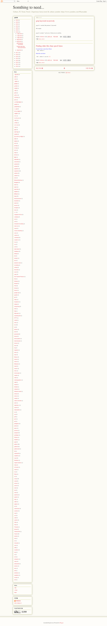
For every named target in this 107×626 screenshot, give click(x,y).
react (15, 458)
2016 (17, 54)
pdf (15, 416)
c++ (15, 212)
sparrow (16, 494)
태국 (15, 143)
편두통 (15, 145)
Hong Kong (16, 306)
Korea (15, 336)
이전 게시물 (89, 68)
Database (16, 251)
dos (15, 260)
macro (15, 361)
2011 (17, 64)
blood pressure (17, 198)
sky (15, 490)
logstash (16, 350)
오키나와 (16, 125)
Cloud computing (18, 230)
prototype (16, 435)
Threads (16, 527)
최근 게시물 (39, 68)
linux (40, 39)
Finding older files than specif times (49, 46)
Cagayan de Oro (18, 214)
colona (15, 235)
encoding (16, 265)
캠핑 (15, 138)
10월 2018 (19, 37)
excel (15, 272)
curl (15, 246)
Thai (15, 524)
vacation (16, 550)
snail (15, 492)
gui (15, 297)
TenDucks (18, 600)
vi (14, 554)
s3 (14, 476)
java (15, 331)
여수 (15, 115)
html (15, 308)
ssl (15, 506)
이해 (15, 127)
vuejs (15, 561)
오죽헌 (15, 122)
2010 (17, 66)
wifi (15, 570)
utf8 (15, 547)
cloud (15, 228)
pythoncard (16, 448)
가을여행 (16, 74)
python (15, 444)
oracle (15, 407)
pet (15, 421)
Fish (15, 285)
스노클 (15, 109)
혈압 (15, 157)
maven (15, 368)
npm (15, 403)
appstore (16, 168)
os (14, 412)
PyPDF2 (16, 439)
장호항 (15, 134)
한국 (15, 150)
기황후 (15, 81)
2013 (17, 60)
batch (15, 187)
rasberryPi (16, 453)
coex (15, 233)
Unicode (16, 543)
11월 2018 (19, 35)
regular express (17, 462)
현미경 (15, 154)
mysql (15, 384)
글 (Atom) (68, 72)
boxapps (16, 207)
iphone (15, 329)
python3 (16, 446)
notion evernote (17, 400)
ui (14, 540)
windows (16, 573)
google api (16, 292)
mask (15, 366)
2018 (17, 32)
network (16, 389)
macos (15, 359)
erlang (15, 267)
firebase (16, 281)
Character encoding (18, 223)
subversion (16, 508)
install (15, 320)
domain (16, 258)
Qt (14, 451)
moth (15, 377)
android (16, 164)
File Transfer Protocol (19, 276)
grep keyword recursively (45, 21)
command (16, 237)
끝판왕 (15, 83)
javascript (16, 334)
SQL (15, 499)
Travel (15, 534)
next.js (15, 393)
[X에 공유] (67, 37)
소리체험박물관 (17, 102)
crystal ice (16, 240)
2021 (17, 26)
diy (15, 256)
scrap (15, 478)
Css (15, 242)
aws (15, 177)
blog (15, 196)
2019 (17, 30)
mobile (15, 375)
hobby (15, 304)
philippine (16, 423)
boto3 (15, 203)
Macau (15, 357)
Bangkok (16, 182)
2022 (17, 24)
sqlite (15, 501)
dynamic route (17, 262)
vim (15, 556)
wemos (16, 566)
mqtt (15, 382)
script (15, 481)
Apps (15, 592)
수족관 (15, 590)
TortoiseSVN (17, 531)
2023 (17, 22)
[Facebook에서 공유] (68, 37)
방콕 (15, 93)
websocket (16, 563)
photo (15, 426)
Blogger (61, 622)
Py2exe (16, 437)
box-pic (16, 205)
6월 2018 (19, 41)
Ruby (15, 474)
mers (15, 370)
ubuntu (15, 536)
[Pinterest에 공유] (70, 37)
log (15, 347)
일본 (15, 129)
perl (15, 419)
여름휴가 (16, 113)
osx (15, 414)
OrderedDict (17, 409)
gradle (15, 295)
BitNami (16, 194)
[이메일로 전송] (63, 37)
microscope (17, 373)
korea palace (17, 338)
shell (15, 488)
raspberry (16, 455)
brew (15, 210)
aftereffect (16, 159)
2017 (17, 52)
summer (16, 511)
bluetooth (16, 200)
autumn (16, 175)
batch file (16, 189)
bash (15, 184)
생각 (15, 99)
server (43, 39)
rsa (15, 471)
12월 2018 (19, 33)
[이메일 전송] (61, 36)
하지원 (15, 148)
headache (16, 301)
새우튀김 (16, 97)
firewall (16, 283)
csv (15, 244)
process (16, 430)
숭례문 (15, 104)
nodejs (15, 398)
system (15, 520)
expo (15, 274)
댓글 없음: (55, 36)
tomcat (15, 529)
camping (16, 217)
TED (15, 522)
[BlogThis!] (65, 37)
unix (15, 545)
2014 (17, 58)
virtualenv (16, 559)
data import (16, 249)
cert (15, 221)
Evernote (16, 269)
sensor (15, 483)
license (16, 343)
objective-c (16, 405)
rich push (16, 467)
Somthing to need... (28, 7)
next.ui (15, 396)
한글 (15, 152)
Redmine (16, 460)
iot (14, 327)
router (15, 469)
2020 (17, 28)
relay (15, 465)
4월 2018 (19, 50)
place (15, 428)
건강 (15, 79)
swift (15, 517)
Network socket (17, 391)
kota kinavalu (17, 341)
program (16, 432)
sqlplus (16, 504)
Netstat (15, 387)
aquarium (16, 171)
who (15, 568)
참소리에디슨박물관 (18, 136)
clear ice (16, 226)
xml (15, 579)
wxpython (16, 575)
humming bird (17, 315)
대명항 (15, 88)
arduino (16, 173)
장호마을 (16, 131)
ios (15, 324)
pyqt (15, 442)
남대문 (15, 86)
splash (15, 497)
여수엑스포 (16, 118)
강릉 (15, 76)
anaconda (16, 161)
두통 (15, 90)
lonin (15, 352)
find (15, 278)
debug (15, 253)
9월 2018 (19, 39)
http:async (16, 313)
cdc (15, 219)
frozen (15, 290)
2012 (17, 62)
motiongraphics (17, 380)
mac (15, 354)
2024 (17, 20)
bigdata (16, 191)
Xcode (15, 577)
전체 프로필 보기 (18, 603)
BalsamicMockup (18, 180)
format (15, 288)
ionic (15, 322)
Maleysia (16, 364)
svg (15, 513)
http (15, 311)
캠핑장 (15, 141)
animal (15, 166)
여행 (15, 120)
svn (15, 515)
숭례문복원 (16, 106)
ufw (15, 538)
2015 (17, 56)
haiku (15, 299)
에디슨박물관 (17, 111)
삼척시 (15, 95)
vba (15, 552)
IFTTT (15, 318)
